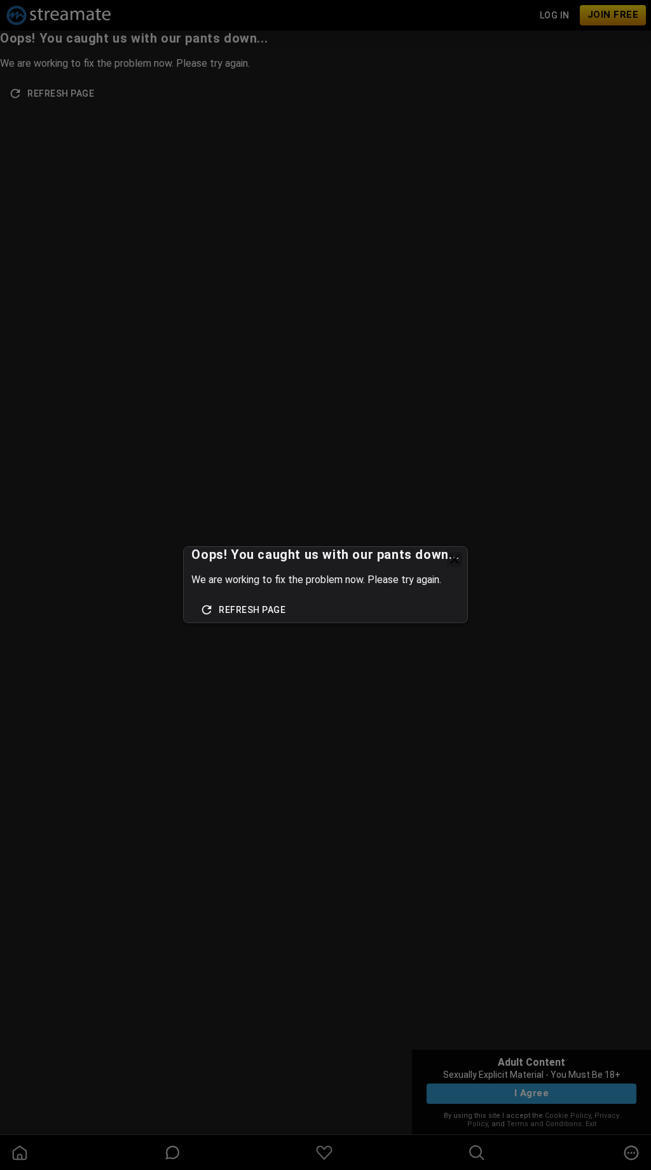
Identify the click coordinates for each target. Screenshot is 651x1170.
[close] (454, 559)
